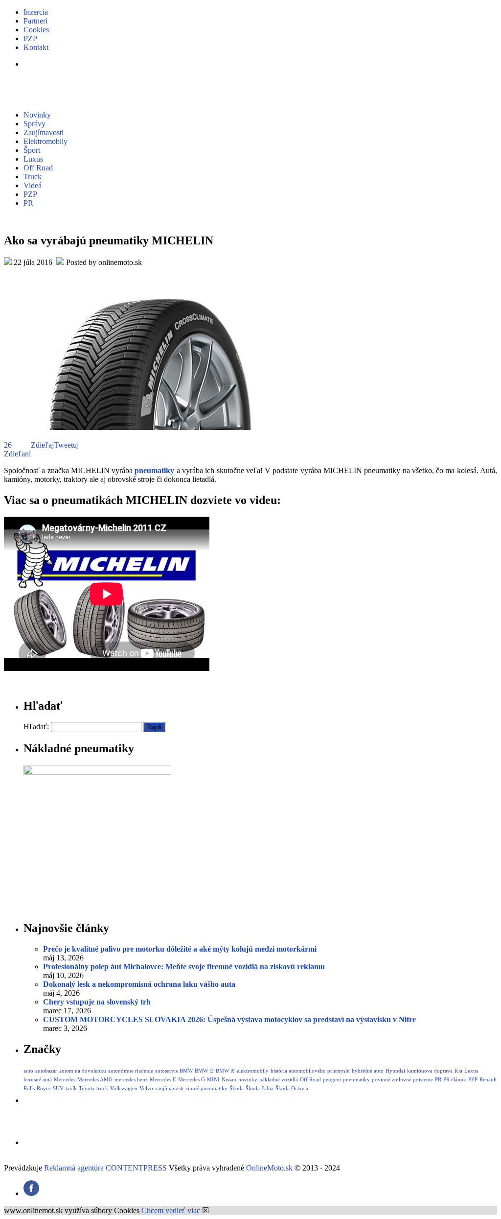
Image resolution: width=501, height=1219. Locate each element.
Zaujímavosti (43, 132)
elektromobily (253, 1071)
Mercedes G (191, 1079)
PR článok (454, 1079)
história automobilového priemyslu (310, 1071)
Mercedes (64, 1079)
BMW (186, 1071)
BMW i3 (204, 1071)
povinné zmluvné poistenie (402, 1079)
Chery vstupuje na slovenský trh (97, 1002)
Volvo (146, 1088)
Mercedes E (163, 1079)
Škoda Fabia (259, 1088)
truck (102, 1088)
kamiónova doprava (430, 1071)
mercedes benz (131, 1079)
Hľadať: (36, 726)
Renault (488, 1079)
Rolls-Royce (37, 1088)
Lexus (471, 1071)
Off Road (38, 168)
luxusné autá (37, 1079)
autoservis (166, 1071)
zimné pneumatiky (206, 1088)
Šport (31, 150)
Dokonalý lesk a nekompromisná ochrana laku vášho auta (139, 984)
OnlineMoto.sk (269, 1168)
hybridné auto (368, 1071)
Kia (458, 1071)
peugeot (332, 1079)
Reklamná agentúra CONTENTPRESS (105, 1168)
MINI (213, 1079)
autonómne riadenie (130, 1071)
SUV (58, 1088)
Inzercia (35, 12)
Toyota (86, 1088)
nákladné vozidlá (278, 1079)
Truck (32, 176)
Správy (34, 124)
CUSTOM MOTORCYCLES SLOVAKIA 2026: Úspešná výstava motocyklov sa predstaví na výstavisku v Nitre (229, 1019)
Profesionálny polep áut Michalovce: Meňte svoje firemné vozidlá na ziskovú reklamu (184, 966)
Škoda (236, 1088)
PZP (30, 38)
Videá (32, 185)
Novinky (37, 115)
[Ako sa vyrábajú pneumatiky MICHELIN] (150, 427)
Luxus (33, 159)
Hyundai (395, 1071)
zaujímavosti (169, 1088)
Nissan (229, 1079)
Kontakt (35, 47)
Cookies (36, 29)
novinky (247, 1079)
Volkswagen (123, 1088)
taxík (71, 1088)
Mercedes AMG (95, 1079)
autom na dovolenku (82, 1071)
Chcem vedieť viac (170, 1210)
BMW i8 (225, 1071)
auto (28, 1071)
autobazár (46, 1071)
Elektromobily (45, 141)
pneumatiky (154, 470)
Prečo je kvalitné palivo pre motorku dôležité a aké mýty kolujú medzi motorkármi (180, 949)
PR (28, 203)
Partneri (35, 21)
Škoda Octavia (291, 1088)
